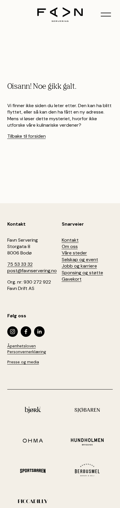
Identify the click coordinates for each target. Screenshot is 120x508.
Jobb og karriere (79, 266)
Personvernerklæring (26, 351)
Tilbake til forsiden (26, 136)
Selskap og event (80, 259)
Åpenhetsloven (21, 345)
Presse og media (23, 361)
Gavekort (72, 279)
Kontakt (70, 240)
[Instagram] (12, 331)
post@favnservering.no (32, 271)
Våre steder (74, 253)
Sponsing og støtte (82, 273)
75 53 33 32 (20, 264)
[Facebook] (26, 331)
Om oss (70, 246)
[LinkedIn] (39, 331)
